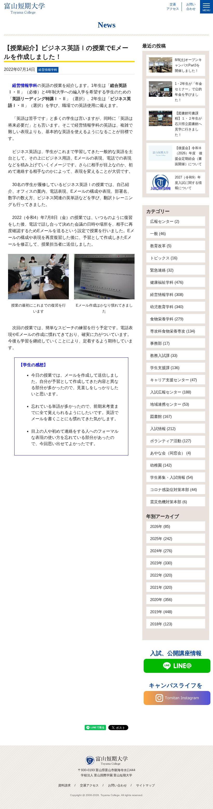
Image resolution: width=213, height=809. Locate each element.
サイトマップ (145, 785)
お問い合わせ (117, 785)
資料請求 (64, 785)
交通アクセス (89, 785)
